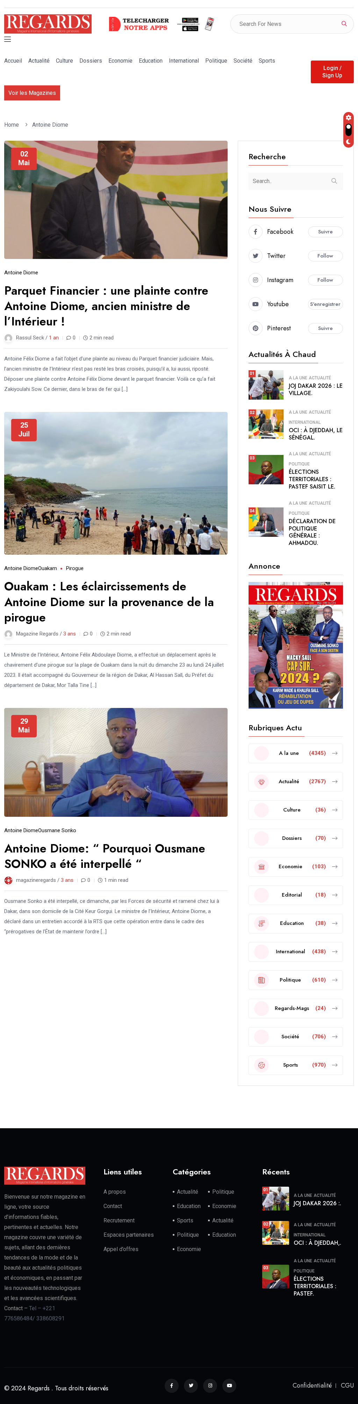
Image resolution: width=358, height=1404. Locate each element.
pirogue (75, 568)
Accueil (13, 60)
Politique (216, 60)
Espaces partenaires (128, 1234)
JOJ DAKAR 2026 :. (317, 1203)
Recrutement (119, 1220)
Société (243, 60)
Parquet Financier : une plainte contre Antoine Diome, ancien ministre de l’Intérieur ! (106, 306)
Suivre (325, 232)
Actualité (39, 60)
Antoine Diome (50, 124)
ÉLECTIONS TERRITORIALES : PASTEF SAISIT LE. (312, 479)
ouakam (47, 568)
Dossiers (90, 60)
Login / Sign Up (332, 72)
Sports (267, 60)
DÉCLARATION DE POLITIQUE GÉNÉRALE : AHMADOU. (312, 532)
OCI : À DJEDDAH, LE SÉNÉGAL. (316, 434)
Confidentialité (312, 1385)
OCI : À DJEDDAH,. (317, 1243)
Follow (325, 256)
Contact (112, 1206)
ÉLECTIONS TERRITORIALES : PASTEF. (315, 1286)
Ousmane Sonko (57, 830)
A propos (114, 1191)
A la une (298, 378)
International (184, 60)
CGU (347, 1385)
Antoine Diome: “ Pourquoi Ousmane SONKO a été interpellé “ (104, 856)
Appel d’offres (120, 1249)
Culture (64, 60)
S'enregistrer (325, 304)
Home (13, 124)
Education (151, 60)
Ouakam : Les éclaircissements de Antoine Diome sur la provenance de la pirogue (109, 602)
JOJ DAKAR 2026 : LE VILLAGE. (316, 389)
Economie (120, 60)
